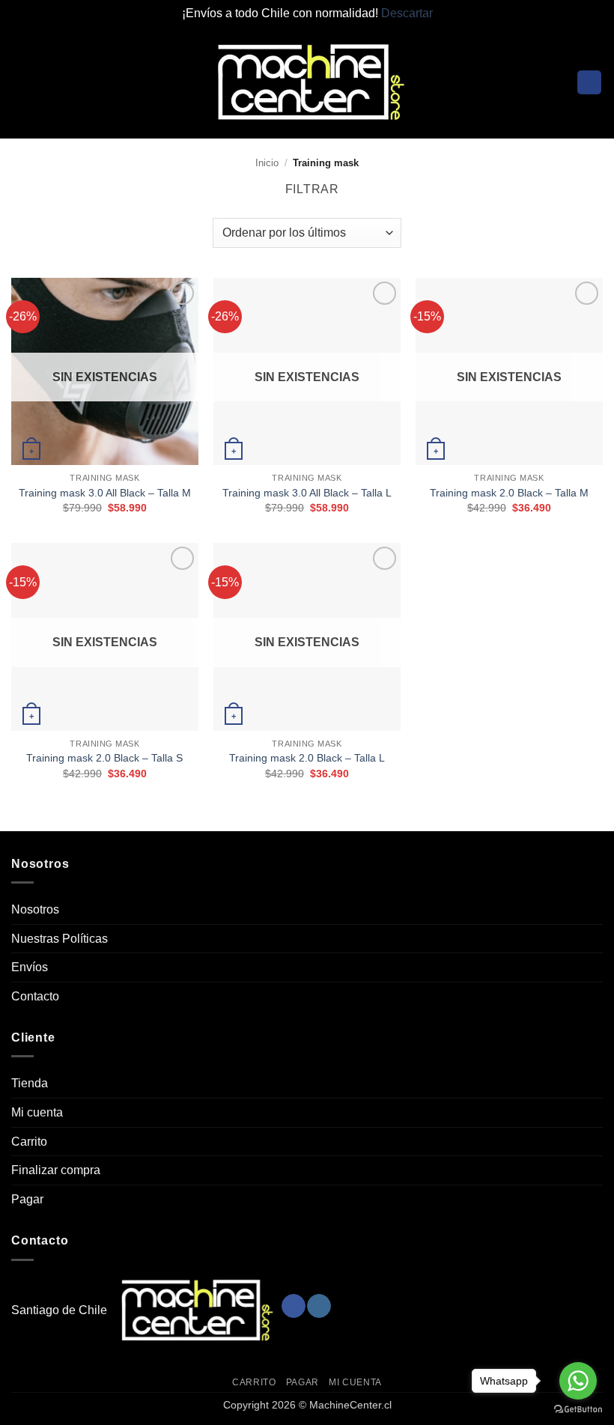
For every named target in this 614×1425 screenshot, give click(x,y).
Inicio (267, 162)
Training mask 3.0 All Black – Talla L (307, 493)
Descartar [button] (407, 13)
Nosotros (35, 909)
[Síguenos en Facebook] (293, 1306)
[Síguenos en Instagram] (318, 1306)
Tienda (29, 1083)
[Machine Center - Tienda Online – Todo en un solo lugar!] (307, 82)
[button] (20, 82)
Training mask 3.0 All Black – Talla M (105, 493)
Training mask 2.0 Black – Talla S (104, 758)
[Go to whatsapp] (578, 1381)
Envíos (29, 967)
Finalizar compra (55, 1170)
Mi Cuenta (355, 1382)
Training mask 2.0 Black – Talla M (509, 493)
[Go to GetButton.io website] (578, 1410)
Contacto (35, 996)
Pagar (27, 1199)
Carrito (29, 1141)
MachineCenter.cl (350, 1405)
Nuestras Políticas (59, 938)
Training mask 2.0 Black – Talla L (307, 758)
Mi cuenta (37, 1112)
